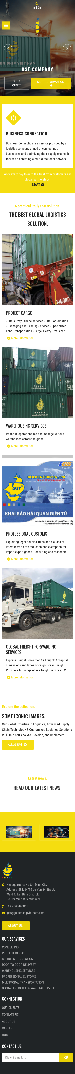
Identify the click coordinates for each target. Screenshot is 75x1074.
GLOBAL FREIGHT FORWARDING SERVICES (31, 649)
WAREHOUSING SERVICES (26, 425)
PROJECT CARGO (19, 313)
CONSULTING (10, 947)
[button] (67, 48)
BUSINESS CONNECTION (17, 959)
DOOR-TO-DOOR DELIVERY (29, 133)
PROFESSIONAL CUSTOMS (26, 533)
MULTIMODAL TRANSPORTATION (23, 982)
